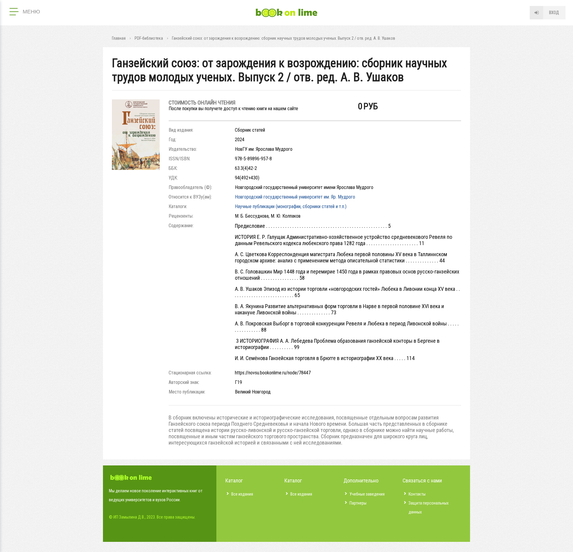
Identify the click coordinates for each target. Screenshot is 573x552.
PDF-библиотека (149, 38)
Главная (119, 38)
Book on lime (286, 13)
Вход (554, 12)
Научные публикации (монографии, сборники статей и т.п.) (290, 206)
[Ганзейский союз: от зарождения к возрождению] (136, 168)
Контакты (417, 494)
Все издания (242, 494)
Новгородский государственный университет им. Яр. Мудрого (295, 197)
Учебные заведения (367, 494)
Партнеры (357, 503)
